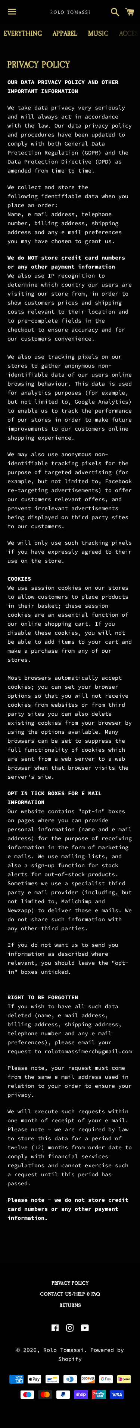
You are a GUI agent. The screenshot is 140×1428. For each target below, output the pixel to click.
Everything (23, 33)
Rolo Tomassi (63, 1349)
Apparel (65, 33)
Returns (70, 1305)
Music (98, 33)
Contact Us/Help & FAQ (70, 1294)
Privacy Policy (70, 1283)
